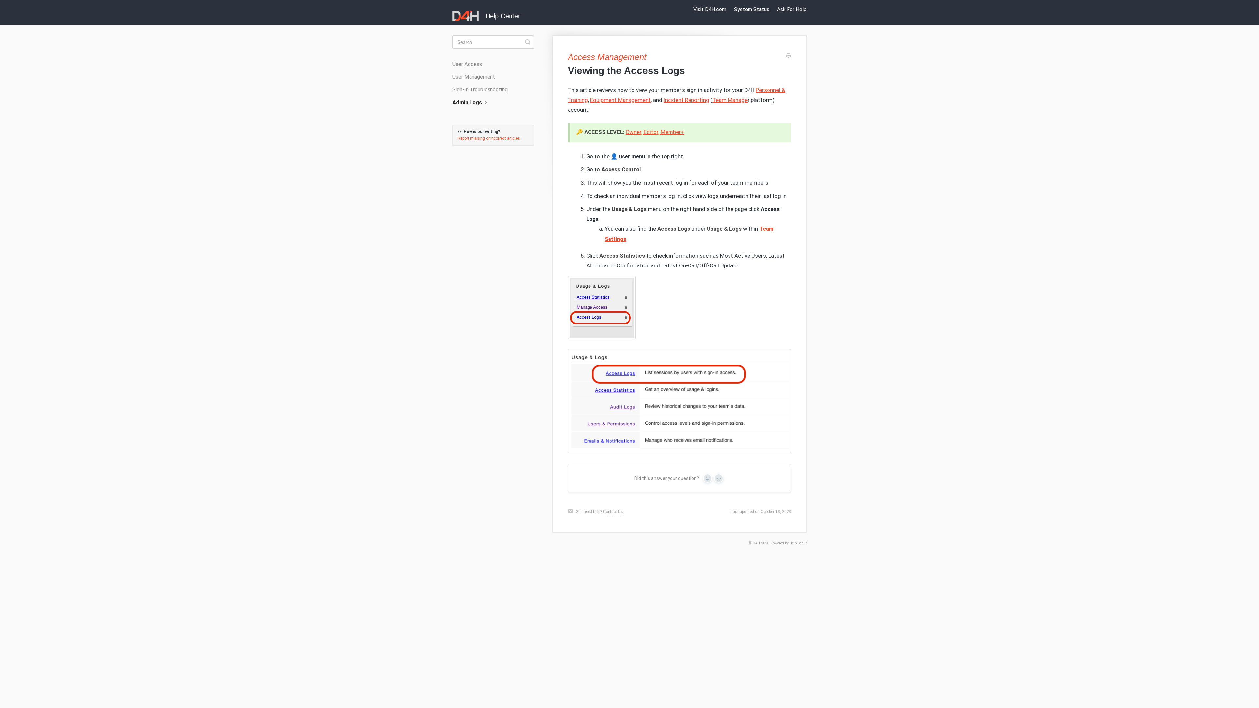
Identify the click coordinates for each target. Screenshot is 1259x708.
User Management (473, 77)
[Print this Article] (788, 56)
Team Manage (730, 100)
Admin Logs (467, 102)
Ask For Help (792, 9)
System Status (751, 9)
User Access (467, 64)
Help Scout (798, 543)
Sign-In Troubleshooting (480, 90)
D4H (756, 543)
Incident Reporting (686, 100)
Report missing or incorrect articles (489, 138)
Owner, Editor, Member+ (655, 132)
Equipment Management (620, 100)
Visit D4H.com (709, 9)
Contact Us (613, 511)
